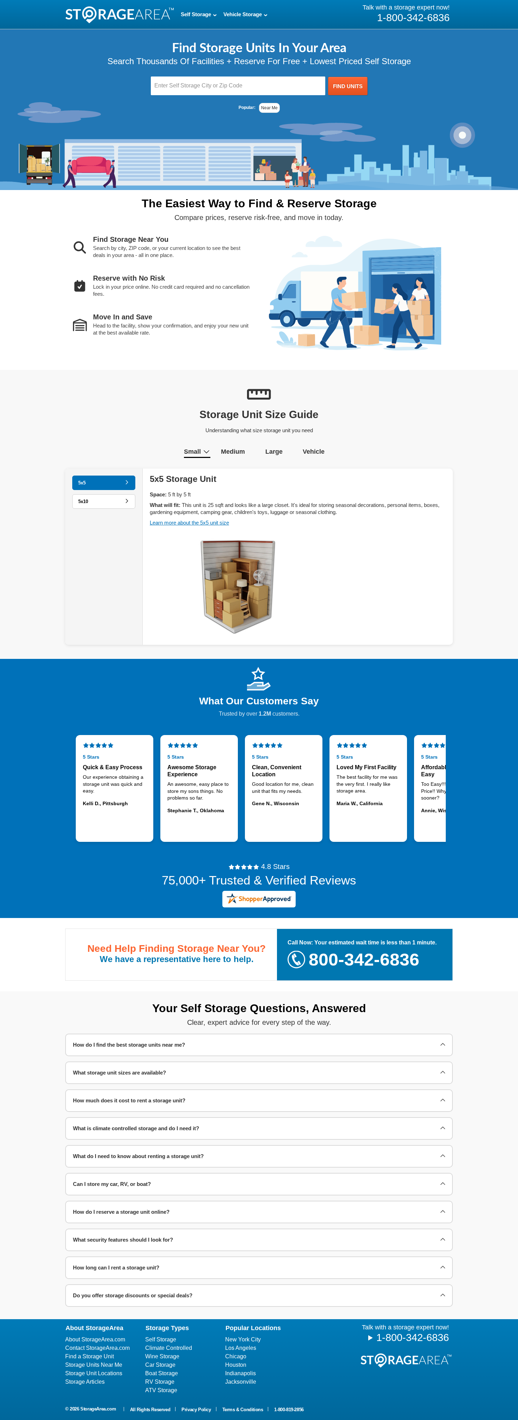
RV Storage (159, 1382)
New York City (243, 1339)
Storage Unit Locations (93, 1373)
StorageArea (119, 14)
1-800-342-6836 (412, 1337)
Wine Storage (162, 1356)
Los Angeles (240, 1348)
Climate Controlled (168, 1348)
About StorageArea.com (95, 1339)
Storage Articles (85, 1382)
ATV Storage (161, 1390)
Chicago (235, 1356)
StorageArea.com (98, 1409)
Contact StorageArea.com (97, 1348)
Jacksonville (240, 1382)
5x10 (83, 501)
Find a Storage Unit (89, 1356)
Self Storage (160, 1339)
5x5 (82, 482)
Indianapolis (240, 1373)
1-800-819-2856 (288, 1409)
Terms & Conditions (242, 1409)
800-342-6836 (364, 959)
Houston (235, 1365)
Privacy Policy (196, 1409)
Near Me (269, 107)
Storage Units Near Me (93, 1365)
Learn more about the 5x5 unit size (189, 523)
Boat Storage (161, 1373)
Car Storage (160, 1365)
